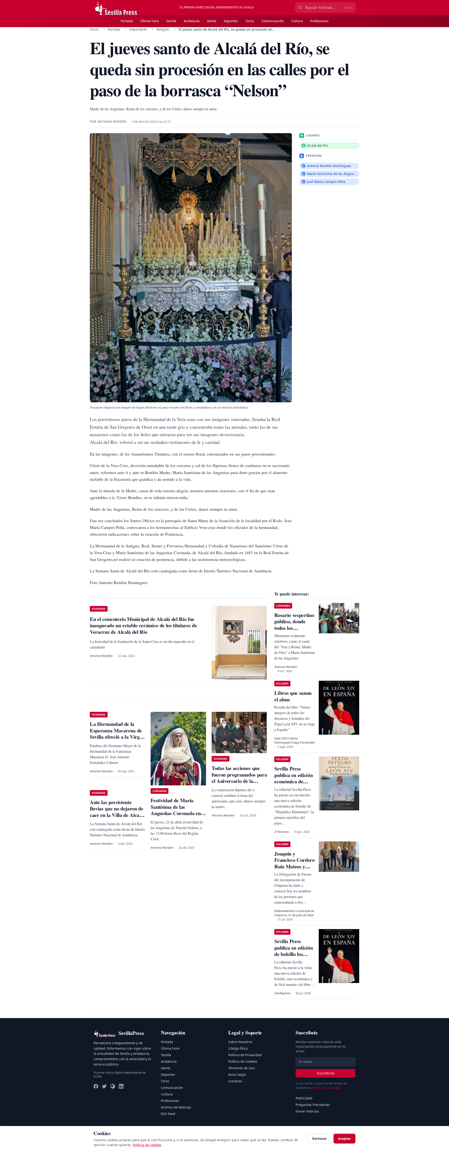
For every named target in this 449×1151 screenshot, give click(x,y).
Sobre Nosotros (240, 1042)
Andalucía (191, 21)
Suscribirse (325, 1073)
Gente (211, 21)
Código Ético (238, 1048)
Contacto (235, 1081)
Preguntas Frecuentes (313, 1104)
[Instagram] (112, 1086)
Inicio (94, 29)
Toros (250, 21)
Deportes (231, 21)
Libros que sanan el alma (292, 696)
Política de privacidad (326, 1088)
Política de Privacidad (245, 1055)
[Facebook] (96, 1086)
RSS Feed (168, 1114)
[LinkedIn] (121, 1086)
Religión (162, 29)
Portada (127, 21)
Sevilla (171, 21)
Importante (138, 29)
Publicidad (304, 1098)
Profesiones (319, 21)
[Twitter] (104, 1086)
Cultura (297, 21)
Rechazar (319, 1138)
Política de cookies (147, 1145)
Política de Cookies (242, 1061)
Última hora (149, 21)
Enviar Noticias (307, 1111)
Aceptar (344, 1138)
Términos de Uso (241, 1068)
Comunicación (272, 21)
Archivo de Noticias (176, 1107)
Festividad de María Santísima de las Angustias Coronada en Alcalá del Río (176, 809)
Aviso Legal (237, 1074)
